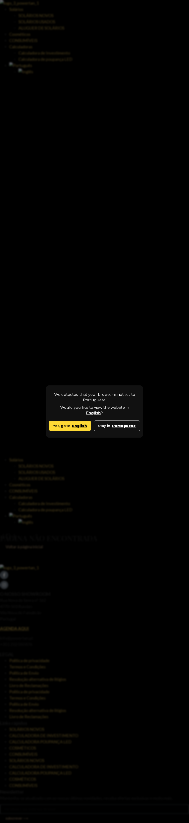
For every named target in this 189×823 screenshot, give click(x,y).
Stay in (117, 426)
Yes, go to (70, 426)
